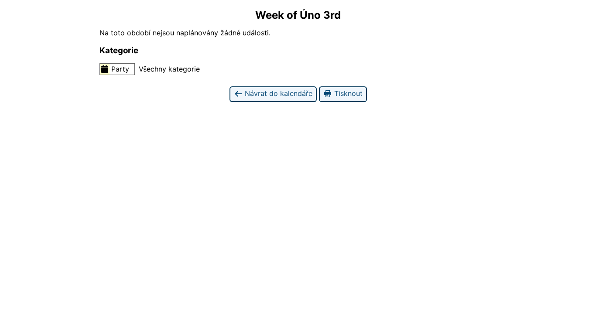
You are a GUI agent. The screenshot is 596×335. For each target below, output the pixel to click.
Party (120, 69)
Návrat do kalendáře (277, 93)
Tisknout (347, 93)
